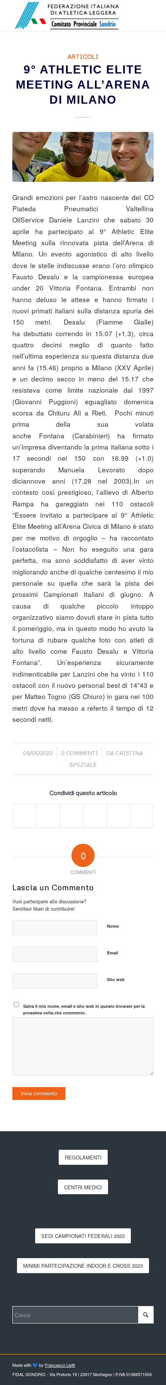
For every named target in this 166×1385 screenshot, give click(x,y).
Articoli (83, 56)
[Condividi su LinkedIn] (95, 816)
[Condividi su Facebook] (24, 816)
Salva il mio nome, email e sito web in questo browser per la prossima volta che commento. (84, 1009)
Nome (113, 926)
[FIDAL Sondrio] (68, 15)
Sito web (116, 979)
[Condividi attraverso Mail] (141, 816)
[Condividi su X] (48, 816)
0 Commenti (79, 753)
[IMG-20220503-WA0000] (83, 157)
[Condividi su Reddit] (118, 816)
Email (112, 953)
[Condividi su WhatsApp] (71, 816)
